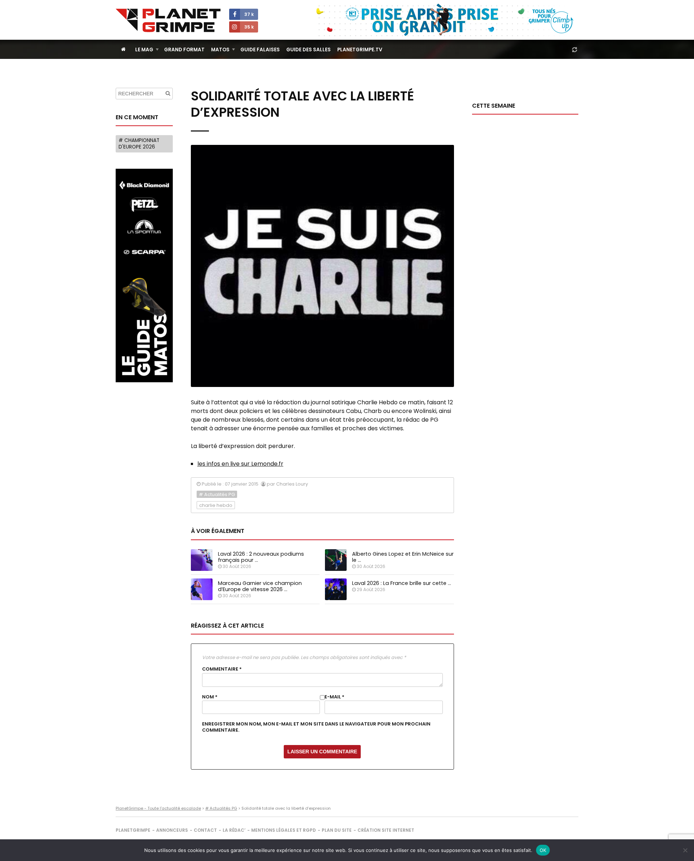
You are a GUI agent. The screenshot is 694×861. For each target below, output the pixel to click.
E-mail (334, 697)
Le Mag (144, 49)
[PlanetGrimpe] (168, 20)
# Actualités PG (217, 494)
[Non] (685, 850)
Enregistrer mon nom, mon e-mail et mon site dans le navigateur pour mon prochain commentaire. (316, 727)
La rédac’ (234, 830)
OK (543, 850)
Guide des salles (308, 49)
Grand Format (184, 49)
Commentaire (222, 669)
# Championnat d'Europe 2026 (139, 143)
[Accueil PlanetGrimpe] (123, 49)
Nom (210, 697)
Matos (220, 49)
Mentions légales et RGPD (283, 830)
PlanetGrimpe (133, 830)
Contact (205, 830)
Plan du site (337, 830)
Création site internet (385, 830)
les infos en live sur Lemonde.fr (240, 464)
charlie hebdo (215, 505)
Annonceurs (172, 830)
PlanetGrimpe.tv (359, 49)
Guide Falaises (260, 49)
